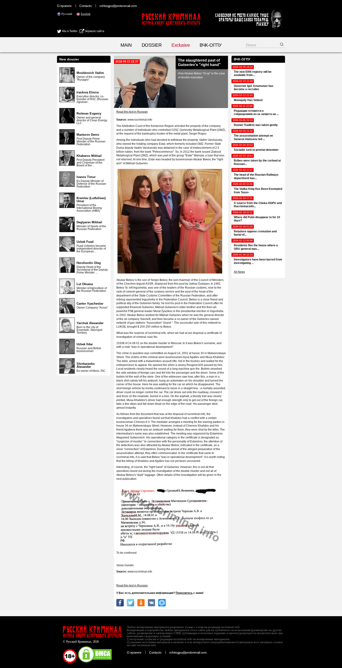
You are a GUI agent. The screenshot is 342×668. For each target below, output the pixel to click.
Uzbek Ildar (85, 344)
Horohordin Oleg (89, 263)
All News (239, 271)
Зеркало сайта (94, 31)
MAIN (126, 45)
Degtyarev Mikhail (89, 222)
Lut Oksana (85, 284)
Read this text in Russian (132, 111)
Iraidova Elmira (88, 92)
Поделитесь (184, 593)
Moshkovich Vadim (90, 73)
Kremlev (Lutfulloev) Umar (91, 199)
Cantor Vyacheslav (90, 303)
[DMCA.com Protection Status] (94, 662)
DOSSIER (151, 45)
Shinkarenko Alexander (86, 365)
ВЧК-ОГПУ (210, 45)
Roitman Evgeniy (89, 113)
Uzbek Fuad (85, 242)
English (86, 14)
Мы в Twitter (69, 31)
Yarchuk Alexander (90, 323)
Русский (66, 14)
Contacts (85, 6)
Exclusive (180, 45)
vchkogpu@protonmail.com (118, 6)
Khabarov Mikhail (89, 156)
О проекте (64, 6)
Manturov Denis (88, 134)
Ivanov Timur (86, 177)
